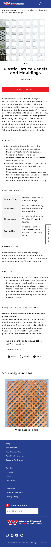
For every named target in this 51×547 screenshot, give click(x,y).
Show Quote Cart (48, 234)
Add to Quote (25, 89)
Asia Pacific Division (15, 456)
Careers (9, 476)
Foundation (11, 472)
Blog (8, 444)
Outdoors (14, 10)
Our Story (10, 468)
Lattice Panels (26, 10)
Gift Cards (10, 480)
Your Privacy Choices (15, 452)
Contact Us (11, 489)
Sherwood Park (14, 349)
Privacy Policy (12, 497)
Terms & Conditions (15, 493)
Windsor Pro (11, 448)
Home (5, 10)
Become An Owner (14, 460)
